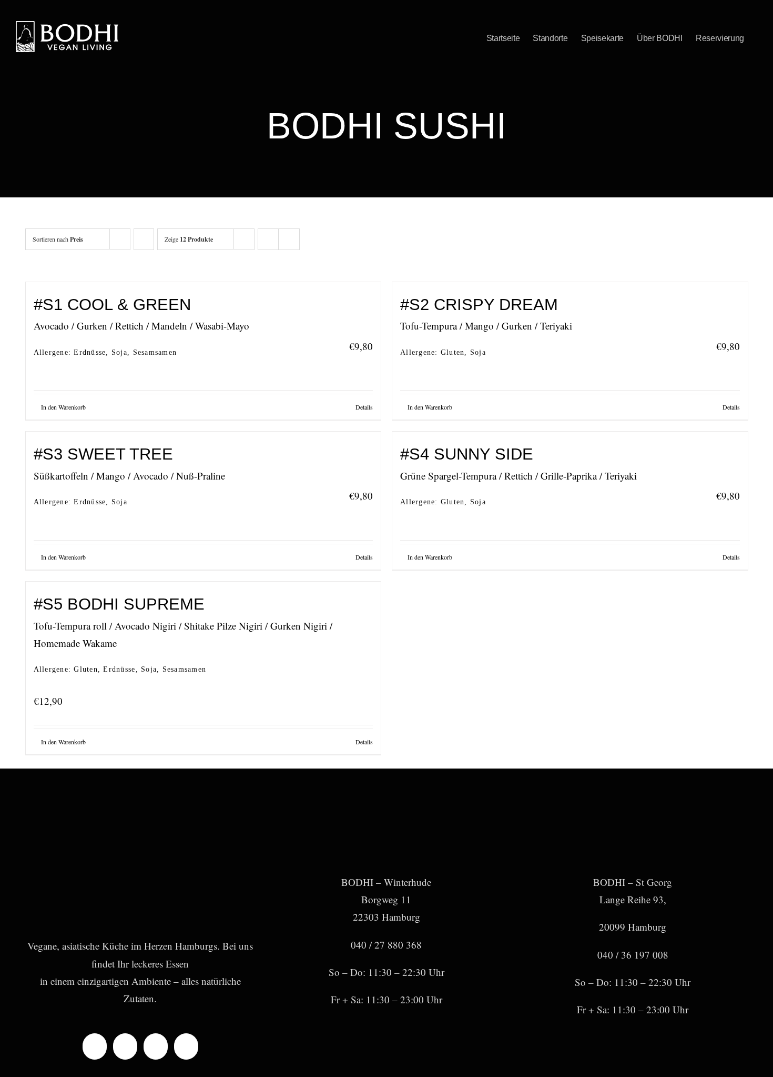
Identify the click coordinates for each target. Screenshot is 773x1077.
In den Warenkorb (63, 407)
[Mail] (156, 1046)
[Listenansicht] (289, 239)
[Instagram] (125, 1046)
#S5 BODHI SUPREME (119, 604)
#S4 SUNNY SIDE (466, 454)
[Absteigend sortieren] (144, 239)
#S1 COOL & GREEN (112, 304)
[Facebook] (95, 1046)
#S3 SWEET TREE (103, 454)
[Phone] (186, 1046)
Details (364, 407)
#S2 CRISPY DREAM (479, 304)
